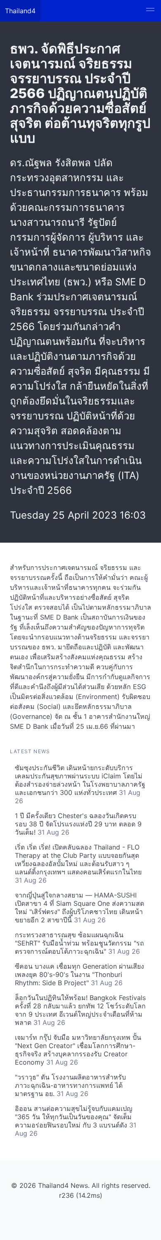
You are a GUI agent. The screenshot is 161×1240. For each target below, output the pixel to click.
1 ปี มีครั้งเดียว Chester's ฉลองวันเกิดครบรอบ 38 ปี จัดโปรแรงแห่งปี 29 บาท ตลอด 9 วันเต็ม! (78, 824)
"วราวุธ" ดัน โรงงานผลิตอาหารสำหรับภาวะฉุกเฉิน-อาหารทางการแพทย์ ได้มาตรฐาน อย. (70, 1085)
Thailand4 (20, 11)
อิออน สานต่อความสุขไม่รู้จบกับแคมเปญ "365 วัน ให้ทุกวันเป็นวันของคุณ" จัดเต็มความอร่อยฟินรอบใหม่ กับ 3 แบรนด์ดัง (75, 1120)
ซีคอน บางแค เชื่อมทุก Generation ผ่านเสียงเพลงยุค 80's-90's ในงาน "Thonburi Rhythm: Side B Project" (79, 974)
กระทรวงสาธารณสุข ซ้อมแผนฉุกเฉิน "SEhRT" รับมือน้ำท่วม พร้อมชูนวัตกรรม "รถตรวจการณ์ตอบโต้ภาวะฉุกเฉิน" (79, 943)
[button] (150, 10)
